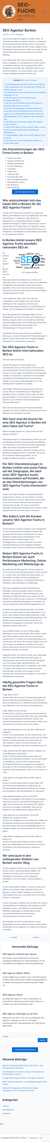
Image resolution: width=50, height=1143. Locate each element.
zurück (13, 937)
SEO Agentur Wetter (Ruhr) (16, 973)
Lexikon (6, 1106)
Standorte (6, 1113)
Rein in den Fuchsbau (29, 80)
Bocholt (6, 892)
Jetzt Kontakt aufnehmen (25, 192)
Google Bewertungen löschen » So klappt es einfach (23, 1078)
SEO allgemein (8, 1110)
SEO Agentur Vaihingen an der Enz (20, 1013)
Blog (1, 1124)
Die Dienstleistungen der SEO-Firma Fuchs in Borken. (24, 84)
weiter (36, 937)
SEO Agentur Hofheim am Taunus (20, 954)
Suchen (5, 1036)
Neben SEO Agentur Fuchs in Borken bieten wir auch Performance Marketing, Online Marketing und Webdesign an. (25, 129)
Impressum (33, 1138)
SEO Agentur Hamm (13, 994)
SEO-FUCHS (26, 8)
